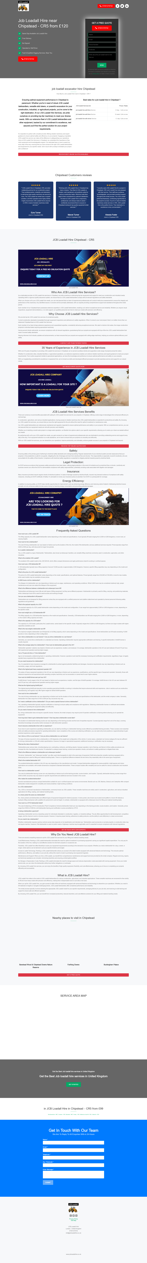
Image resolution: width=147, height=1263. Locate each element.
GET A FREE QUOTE (73, 975)
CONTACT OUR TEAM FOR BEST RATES (73, 343)
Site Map (73, 1220)
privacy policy (96, 73)
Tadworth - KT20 (95, 1114)
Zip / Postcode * (48, 1162)
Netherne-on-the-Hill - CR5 (85, 1114)
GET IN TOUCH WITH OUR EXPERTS (73, 830)
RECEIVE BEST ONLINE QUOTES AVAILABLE (73, 154)
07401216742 (107, 6)
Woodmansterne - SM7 (53, 1114)
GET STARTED (73, 1084)
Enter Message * (48, 1169)
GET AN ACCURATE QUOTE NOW (73, 366)
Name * (45, 1139)
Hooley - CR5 (76, 1114)
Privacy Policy (73, 1219)
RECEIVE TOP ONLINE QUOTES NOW (73, 446)
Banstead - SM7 (69, 1114)
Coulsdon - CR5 (61, 1114)
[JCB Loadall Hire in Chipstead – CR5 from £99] (73, 1208)
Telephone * (47, 1154)
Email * (45, 1147)
